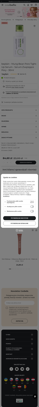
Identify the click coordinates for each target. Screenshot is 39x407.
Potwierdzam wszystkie (19, 218)
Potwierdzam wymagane (19, 223)
